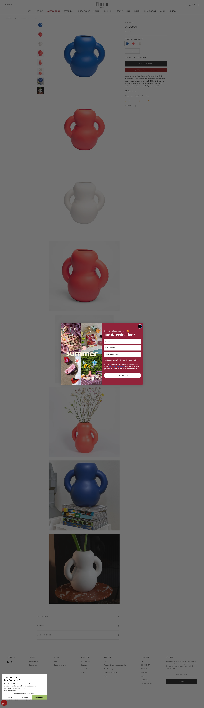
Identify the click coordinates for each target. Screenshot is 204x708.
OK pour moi (39, 697)
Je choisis (24, 697)
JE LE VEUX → (122, 375)
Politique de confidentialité (116, 366)
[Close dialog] (140, 326)
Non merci (9, 697)
